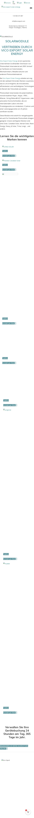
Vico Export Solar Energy (8, 61)
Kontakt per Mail (8, 156)
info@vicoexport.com (18, 21)
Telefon (5, 151)
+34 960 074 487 (18, 16)
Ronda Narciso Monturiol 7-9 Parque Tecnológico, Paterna (18, 26)
